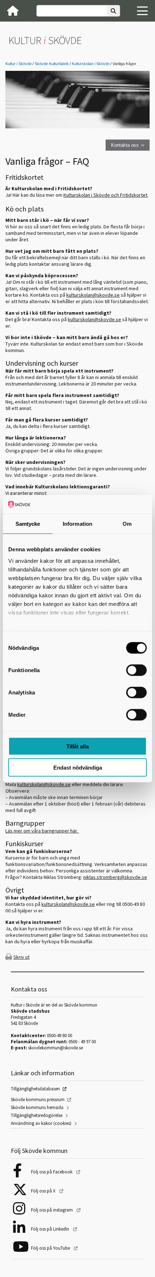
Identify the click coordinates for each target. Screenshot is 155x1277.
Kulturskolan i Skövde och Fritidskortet (105, 195)
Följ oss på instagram (52, 1210)
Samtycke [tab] (27, 524)
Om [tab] (127, 524)
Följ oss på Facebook (52, 1172)
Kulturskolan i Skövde (91, 63)
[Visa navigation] (142, 10)
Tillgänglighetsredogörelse (36, 1115)
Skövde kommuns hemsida (37, 1107)
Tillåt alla (77, 746)
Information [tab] (77, 524)
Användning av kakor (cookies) (41, 1123)
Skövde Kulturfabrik (52, 63)
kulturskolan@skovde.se (68, 904)
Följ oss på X (44, 1191)
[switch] (136, 670)
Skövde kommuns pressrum (38, 1099)
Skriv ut (21, 957)
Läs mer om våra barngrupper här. (42, 830)
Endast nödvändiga (77, 767)
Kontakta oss (125, 145)
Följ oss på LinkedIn (50, 1229)
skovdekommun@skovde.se (55, 1048)
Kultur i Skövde (18, 63)
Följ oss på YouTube (51, 1248)
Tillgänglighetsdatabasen (35, 1089)
